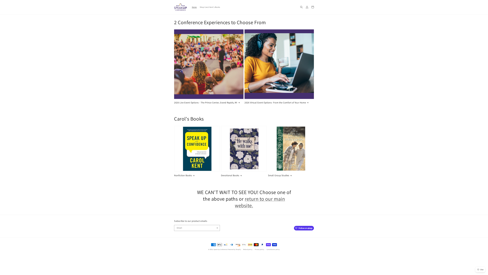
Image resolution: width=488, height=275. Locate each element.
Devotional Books (230, 175)
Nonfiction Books (183, 175)
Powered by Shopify (234, 249)
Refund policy (247, 249)
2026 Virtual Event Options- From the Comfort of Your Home (275, 102)
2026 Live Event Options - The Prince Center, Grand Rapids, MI (205, 102)
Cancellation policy (273, 249)
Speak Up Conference (220, 249)
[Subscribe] (217, 228)
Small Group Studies (278, 175)
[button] (301, 7)
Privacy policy (259, 249)
